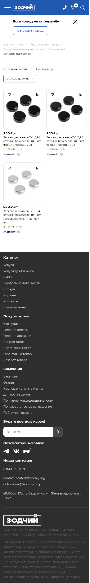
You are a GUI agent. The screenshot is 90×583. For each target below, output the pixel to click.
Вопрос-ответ (13, 342)
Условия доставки (17, 336)
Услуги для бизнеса (18, 271)
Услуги (8, 265)
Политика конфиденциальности (28, 400)
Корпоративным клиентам (24, 388)
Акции (8, 277)
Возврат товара (15, 360)
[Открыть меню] (6, 7)
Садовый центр (15, 307)
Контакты (10, 301)
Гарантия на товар (17, 354)
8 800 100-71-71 (14, 469)
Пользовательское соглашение (27, 407)
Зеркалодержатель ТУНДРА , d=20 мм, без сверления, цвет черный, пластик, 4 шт (22, 141)
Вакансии (10, 376)
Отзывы (9, 382)
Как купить (11, 324)
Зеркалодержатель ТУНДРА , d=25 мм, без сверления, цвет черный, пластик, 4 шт (65, 141)
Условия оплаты (15, 330)
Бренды (9, 289)
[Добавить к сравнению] (37, 94)
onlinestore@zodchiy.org (21, 484)
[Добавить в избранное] (9, 94)
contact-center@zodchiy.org (24, 478)
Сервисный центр (17, 348)
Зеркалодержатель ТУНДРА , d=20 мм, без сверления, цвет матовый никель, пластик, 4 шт (22, 217)
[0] (73, 7)
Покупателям (15, 316)
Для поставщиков (17, 394)
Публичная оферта (17, 413)
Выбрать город (30, 31)
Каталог (10, 257)
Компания (12, 369)
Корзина (10, 295)
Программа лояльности (21, 283)
